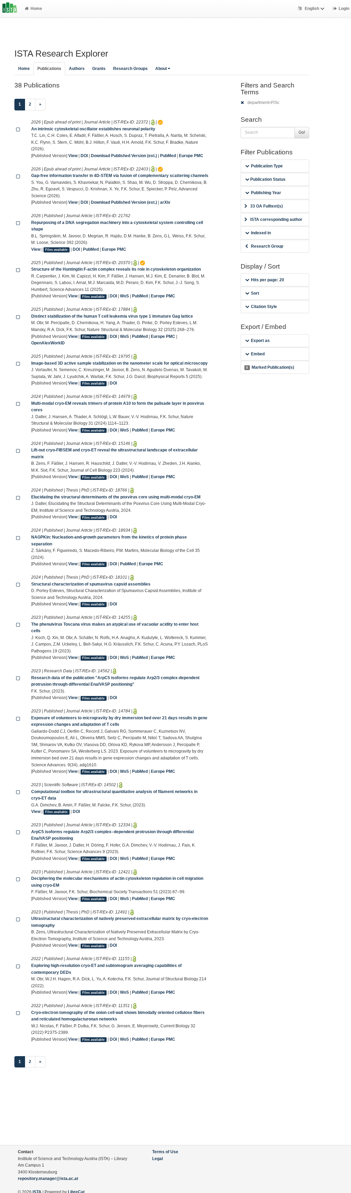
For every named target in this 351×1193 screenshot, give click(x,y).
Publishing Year (266, 192)
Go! (302, 132)
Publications (49, 68)
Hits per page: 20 (267, 279)
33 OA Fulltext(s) (266, 206)
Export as (260, 340)
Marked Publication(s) (270, 367)
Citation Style (264, 306)
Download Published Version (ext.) (124, 155)
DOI (84, 155)
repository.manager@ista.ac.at (48, 1178)
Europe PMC (191, 155)
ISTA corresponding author (276, 219)
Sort (255, 293)
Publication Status (267, 179)
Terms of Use (165, 1151)
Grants (99, 68)
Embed (258, 354)
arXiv (165, 202)
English (312, 8)
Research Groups (130, 68)
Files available (56, 249)
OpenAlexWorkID (48, 343)
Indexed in (261, 233)
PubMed (168, 155)
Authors (77, 68)
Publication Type (267, 166)
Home (36, 8)
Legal (157, 1158)
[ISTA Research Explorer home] (10, 8)
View (72, 155)
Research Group (267, 246)
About (161, 68)
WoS (124, 296)
